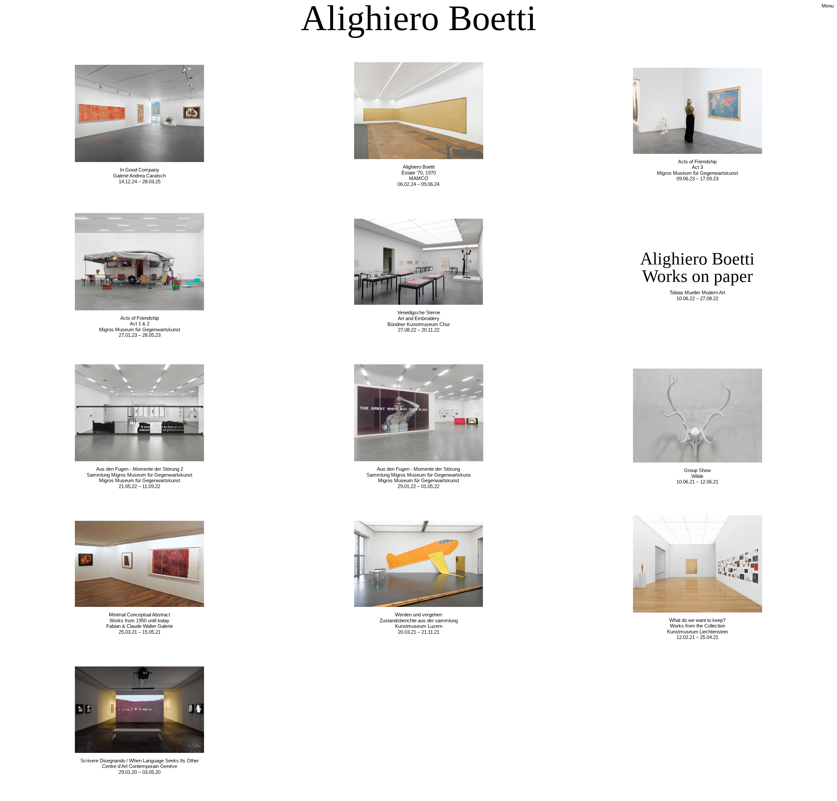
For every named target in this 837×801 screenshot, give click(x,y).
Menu (828, 6)
